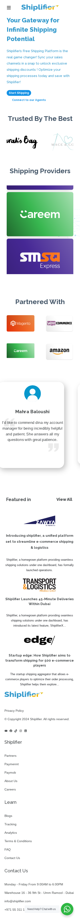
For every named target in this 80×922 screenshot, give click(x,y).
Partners (10, 755)
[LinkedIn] (25, 730)
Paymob (10, 772)
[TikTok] (15, 730)
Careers (10, 789)
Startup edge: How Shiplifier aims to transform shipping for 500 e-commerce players (39, 660)
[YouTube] (6, 730)
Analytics (10, 832)
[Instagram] (20, 730)
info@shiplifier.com (17, 901)
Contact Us (12, 858)
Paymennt (11, 764)
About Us (10, 781)
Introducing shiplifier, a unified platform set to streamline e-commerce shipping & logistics (39, 542)
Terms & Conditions (18, 841)
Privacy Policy (14, 710)
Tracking (10, 824)
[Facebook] (10, 730)
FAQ (7, 849)
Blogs (8, 816)
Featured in (18, 499)
